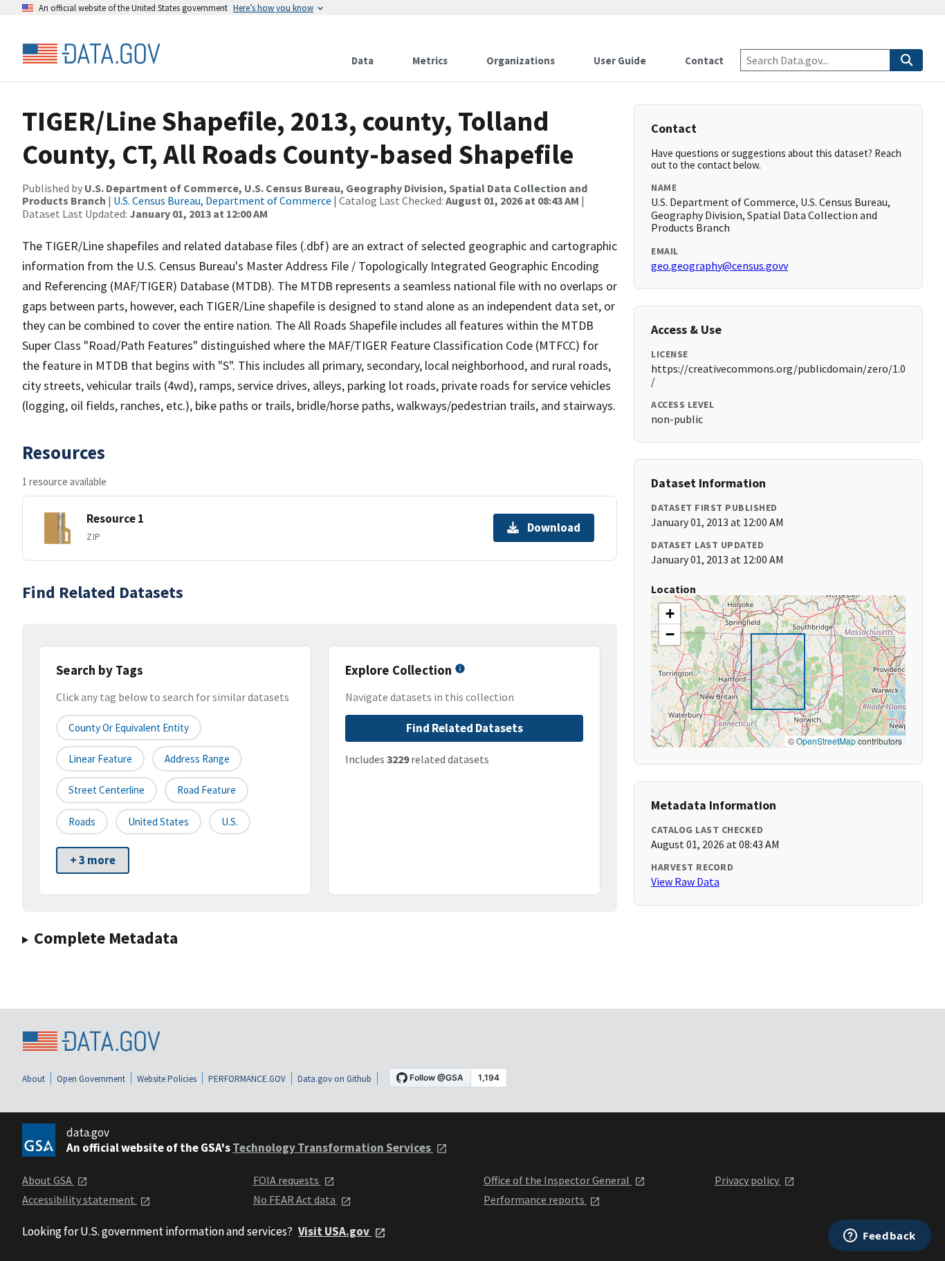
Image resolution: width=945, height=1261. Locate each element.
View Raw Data (685, 881)
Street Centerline (106, 789)
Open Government (91, 1079)
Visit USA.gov (334, 1231)
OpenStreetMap (826, 741)
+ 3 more (93, 860)
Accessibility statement (79, 1199)
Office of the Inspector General (558, 1180)
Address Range (197, 758)
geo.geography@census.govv (719, 265)
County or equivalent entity (128, 727)
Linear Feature (100, 758)
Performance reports (535, 1199)
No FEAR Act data (295, 1199)
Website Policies (166, 1079)
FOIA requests (287, 1180)
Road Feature (206, 789)
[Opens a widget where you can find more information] (879, 1237)
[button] (669, 614)
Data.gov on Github (334, 1079)
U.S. (229, 821)
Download (553, 527)
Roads (81, 821)
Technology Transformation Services (332, 1147)
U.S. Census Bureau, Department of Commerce (222, 200)
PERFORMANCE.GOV (247, 1079)
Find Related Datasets (464, 728)
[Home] (91, 54)
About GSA (48, 1180)
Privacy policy (748, 1180)
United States (158, 821)
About (33, 1079)
